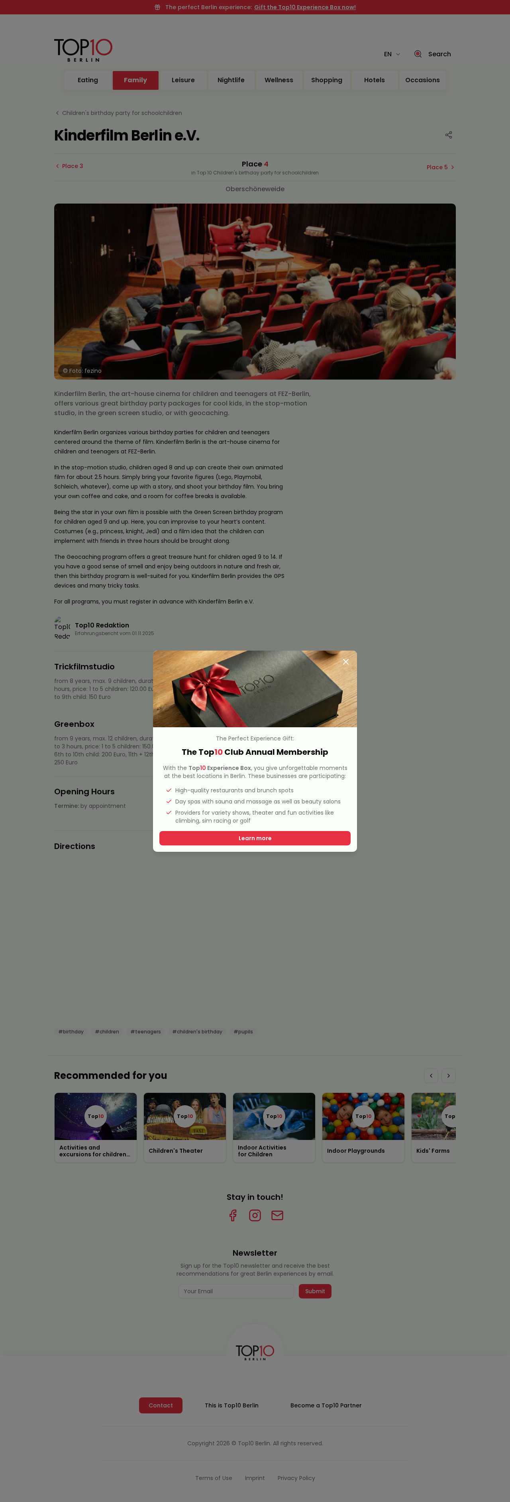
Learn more (255, 838)
